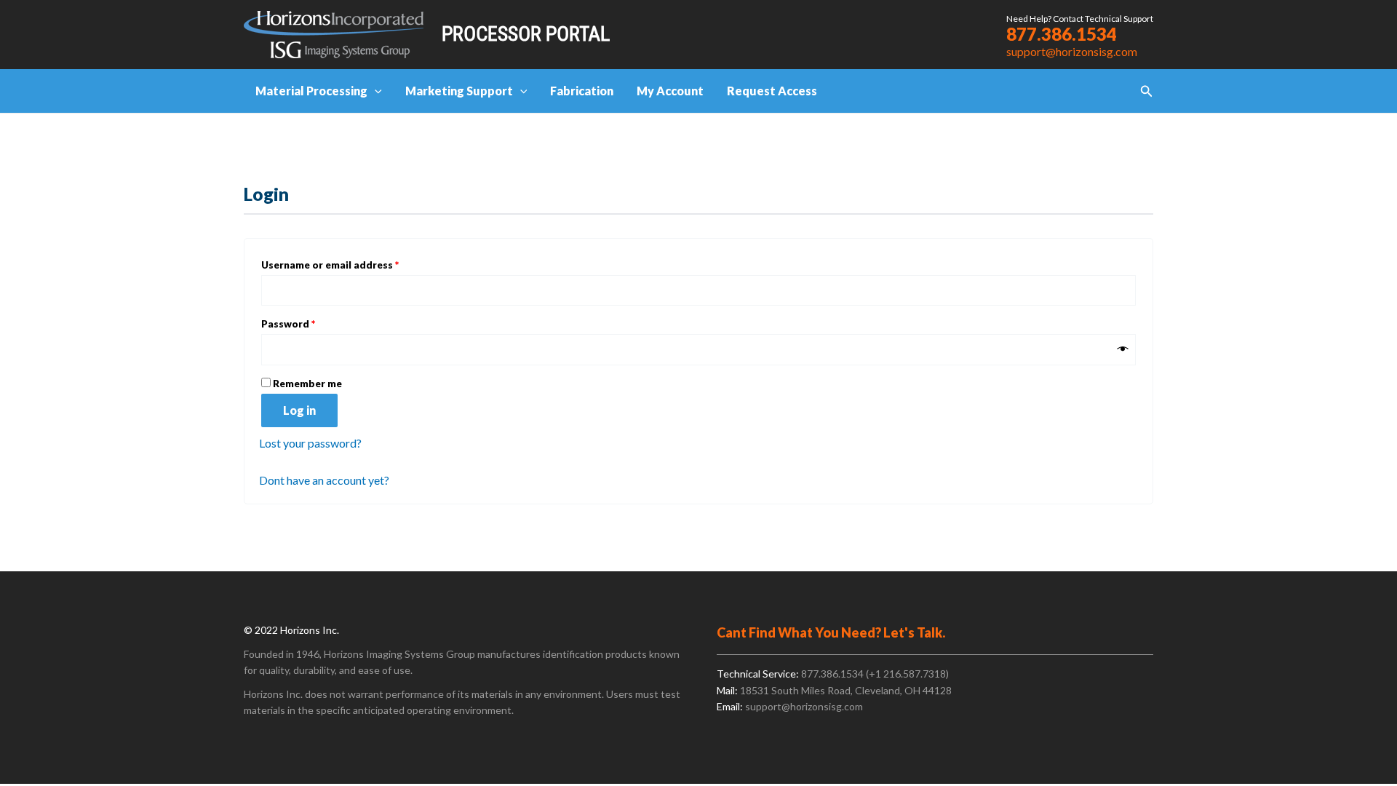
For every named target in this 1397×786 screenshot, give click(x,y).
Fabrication (581, 91)
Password (310, 323)
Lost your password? (310, 443)
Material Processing (311, 91)
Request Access (772, 91)
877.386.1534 (1061, 33)
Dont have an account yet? (324, 480)
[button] (1146, 91)
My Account (670, 91)
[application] (374, 91)
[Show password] (1123, 349)
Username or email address (351, 264)
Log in (299, 410)
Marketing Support (459, 91)
